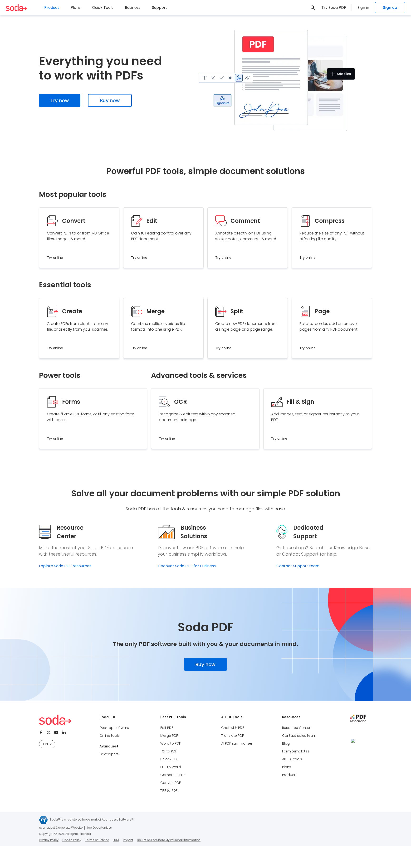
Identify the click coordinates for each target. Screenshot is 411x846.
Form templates (295, 751)
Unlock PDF (169, 759)
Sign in (363, 7)
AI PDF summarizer (236, 743)
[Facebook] (41, 732)
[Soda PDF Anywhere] (16, 7)
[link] (313, 7)
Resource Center (296, 727)
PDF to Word (170, 767)
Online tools (109, 735)
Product (288, 774)
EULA (116, 840)
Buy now (110, 100)
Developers (109, 754)
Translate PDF (232, 735)
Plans (76, 7)
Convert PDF (170, 782)
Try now (59, 100)
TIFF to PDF (168, 790)
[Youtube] (56, 732)
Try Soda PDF (333, 7)
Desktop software (114, 727)
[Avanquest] (43, 820)
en (45, 744)
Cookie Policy (71, 840)
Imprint (128, 840)
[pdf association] (358, 718)
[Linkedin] (64, 732)
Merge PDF (169, 735)
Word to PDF (170, 743)
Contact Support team (297, 566)
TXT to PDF (168, 751)
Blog (286, 743)
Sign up (390, 7)
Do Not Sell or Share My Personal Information (169, 840)
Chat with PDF (232, 727)
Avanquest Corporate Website (61, 828)
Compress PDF (172, 774)
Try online (55, 257)
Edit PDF (166, 727)
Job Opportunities (99, 828)
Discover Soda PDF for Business (187, 566)
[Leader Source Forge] (358, 740)
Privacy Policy (49, 840)
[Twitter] (48, 732)
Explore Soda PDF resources (65, 566)
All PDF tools (292, 759)
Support (159, 7)
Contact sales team (299, 735)
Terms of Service (97, 840)
